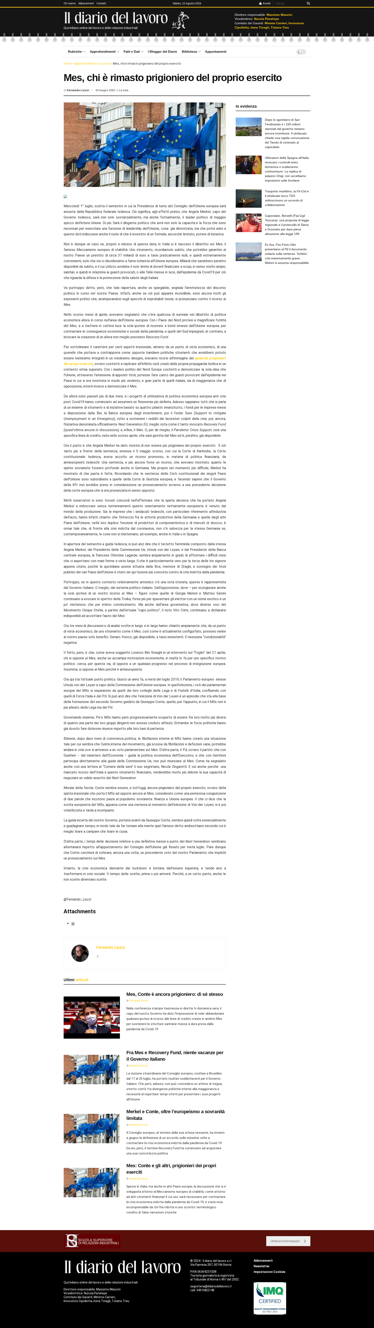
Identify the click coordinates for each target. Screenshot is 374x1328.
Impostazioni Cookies (269, 1272)
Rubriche (75, 51)
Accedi (266, 3)
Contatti (101, 3)
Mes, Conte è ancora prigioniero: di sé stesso (174, 994)
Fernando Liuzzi (78, 90)
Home (68, 63)
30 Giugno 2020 (105, 90)
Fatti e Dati (132, 51)
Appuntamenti (215, 51)
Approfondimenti (103, 51)
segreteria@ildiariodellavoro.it (211, 1286)
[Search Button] (308, 3)
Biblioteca (189, 51)
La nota (105, 63)
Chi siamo (70, 3)
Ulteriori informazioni (285, 1241)
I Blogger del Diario (162, 51)
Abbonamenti (86, 3)
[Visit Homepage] (117, 17)
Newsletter (262, 1266)
